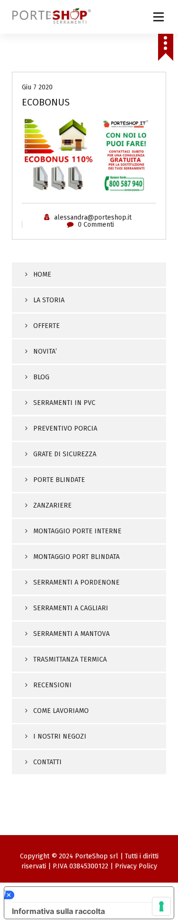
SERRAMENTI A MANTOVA (71, 634)
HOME (42, 274)
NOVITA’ (45, 351)
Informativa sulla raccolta (58, 911)
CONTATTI (47, 762)
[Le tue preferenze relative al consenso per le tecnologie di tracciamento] (161, 906)
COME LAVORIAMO (61, 711)
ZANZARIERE (52, 505)
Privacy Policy (136, 866)
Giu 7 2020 (37, 87)
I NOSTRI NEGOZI (59, 736)
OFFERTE (46, 326)
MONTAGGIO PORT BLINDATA (76, 557)
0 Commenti (96, 225)
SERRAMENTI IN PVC (64, 403)
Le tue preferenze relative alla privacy (87, 895)
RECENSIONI (52, 685)
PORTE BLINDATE (59, 480)
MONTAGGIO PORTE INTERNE (77, 531)
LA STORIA (49, 300)
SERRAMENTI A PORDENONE (76, 582)
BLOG (41, 377)
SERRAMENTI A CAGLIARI (70, 608)
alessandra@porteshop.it (92, 217)
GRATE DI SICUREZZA (64, 454)
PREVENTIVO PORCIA (65, 428)
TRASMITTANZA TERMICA (70, 659)
